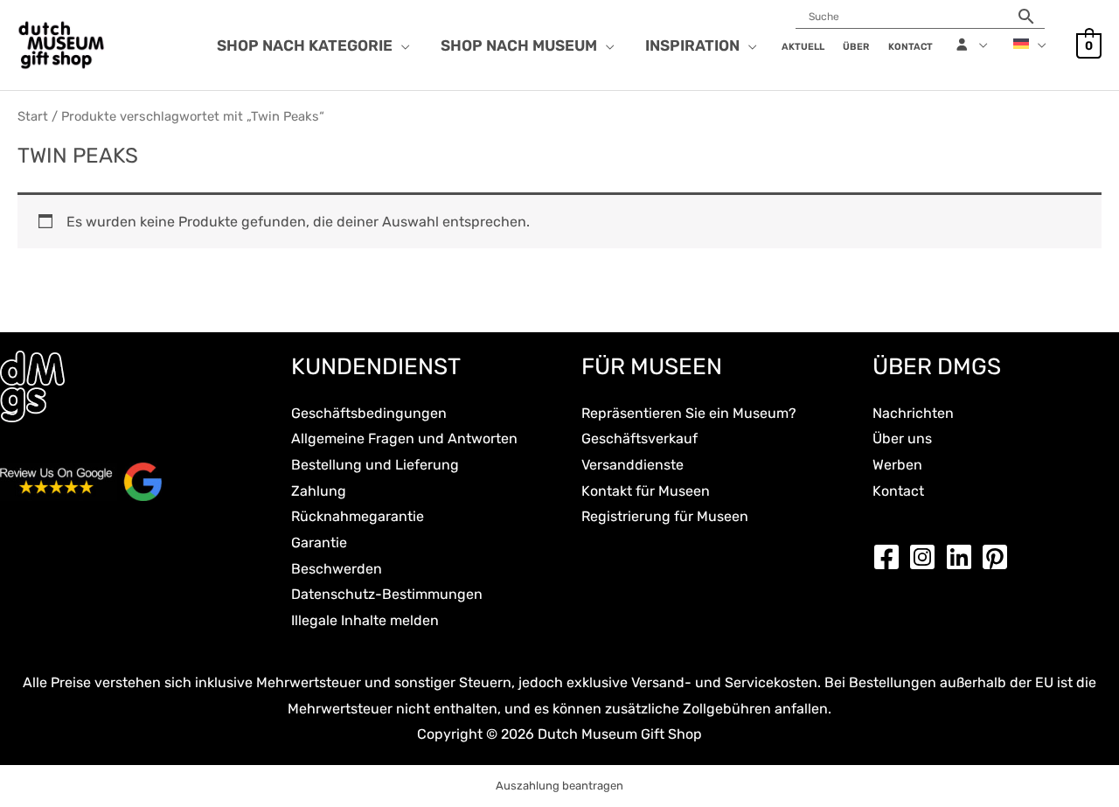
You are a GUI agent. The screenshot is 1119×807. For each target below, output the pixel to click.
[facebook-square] (890, 557)
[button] (401, 45)
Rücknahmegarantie (357, 516)
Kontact (898, 491)
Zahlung (318, 491)
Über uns (902, 438)
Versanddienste (632, 464)
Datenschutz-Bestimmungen (387, 594)
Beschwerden (336, 568)
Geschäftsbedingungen (369, 413)
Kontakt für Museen (645, 491)
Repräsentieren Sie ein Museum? (688, 413)
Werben (897, 464)
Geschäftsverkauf (639, 438)
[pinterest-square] (999, 557)
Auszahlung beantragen (559, 785)
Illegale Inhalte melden (365, 620)
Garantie (319, 542)
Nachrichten (913, 413)
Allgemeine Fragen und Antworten (404, 438)
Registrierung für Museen (664, 516)
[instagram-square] (926, 557)
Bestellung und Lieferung (375, 464)
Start (32, 116)
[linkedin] (963, 557)
